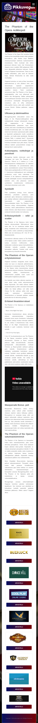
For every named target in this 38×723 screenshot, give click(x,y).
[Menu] (33, 4)
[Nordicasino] (19, 679)
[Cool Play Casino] (19, 595)
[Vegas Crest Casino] (19, 699)
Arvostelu (19, 522)
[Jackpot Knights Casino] (19, 658)
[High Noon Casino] (19, 638)
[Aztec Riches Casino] (19, 512)
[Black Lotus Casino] (19, 534)
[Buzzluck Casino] (19, 553)
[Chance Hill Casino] (19, 573)
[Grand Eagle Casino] (19, 617)
